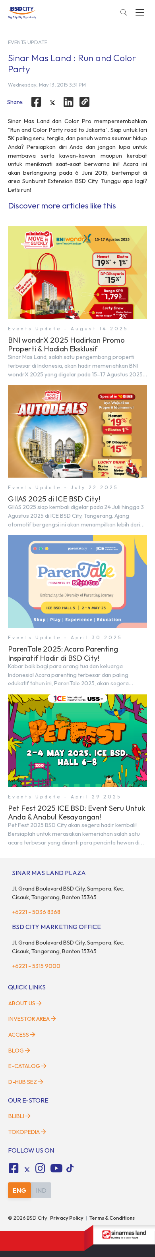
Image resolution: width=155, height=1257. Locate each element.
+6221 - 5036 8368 (36, 912)
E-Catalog (24, 1066)
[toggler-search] (123, 12)
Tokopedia (24, 1132)
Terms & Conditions (112, 1218)
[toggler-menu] (140, 12)
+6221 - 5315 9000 (36, 966)
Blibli (16, 1116)
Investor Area (29, 1018)
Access (18, 1034)
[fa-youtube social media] (56, 1168)
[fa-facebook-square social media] (13, 1168)
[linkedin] (68, 102)
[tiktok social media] (27, 1169)
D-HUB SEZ (23, 1081)
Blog (16, 1050)
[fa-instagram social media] (40, 1168)
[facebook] (36, 102)
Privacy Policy (66, 1218)
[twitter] (52, 102)
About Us (21, 1003)
